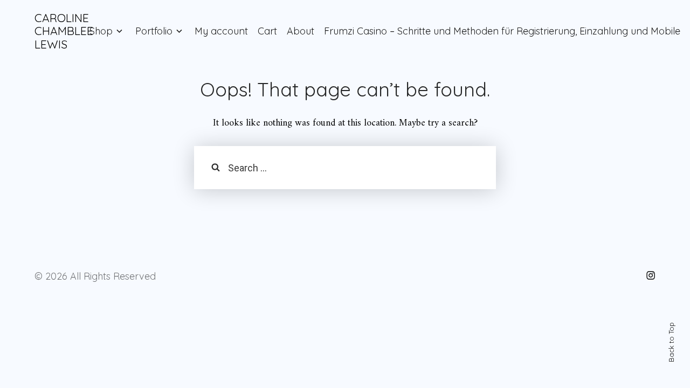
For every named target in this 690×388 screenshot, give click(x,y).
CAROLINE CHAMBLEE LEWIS (63, 31)
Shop (101, 31)
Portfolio (153, 31)
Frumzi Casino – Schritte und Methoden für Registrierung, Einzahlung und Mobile (502, 31)
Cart (267, 31)
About (300, 31)
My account (221, 31)
